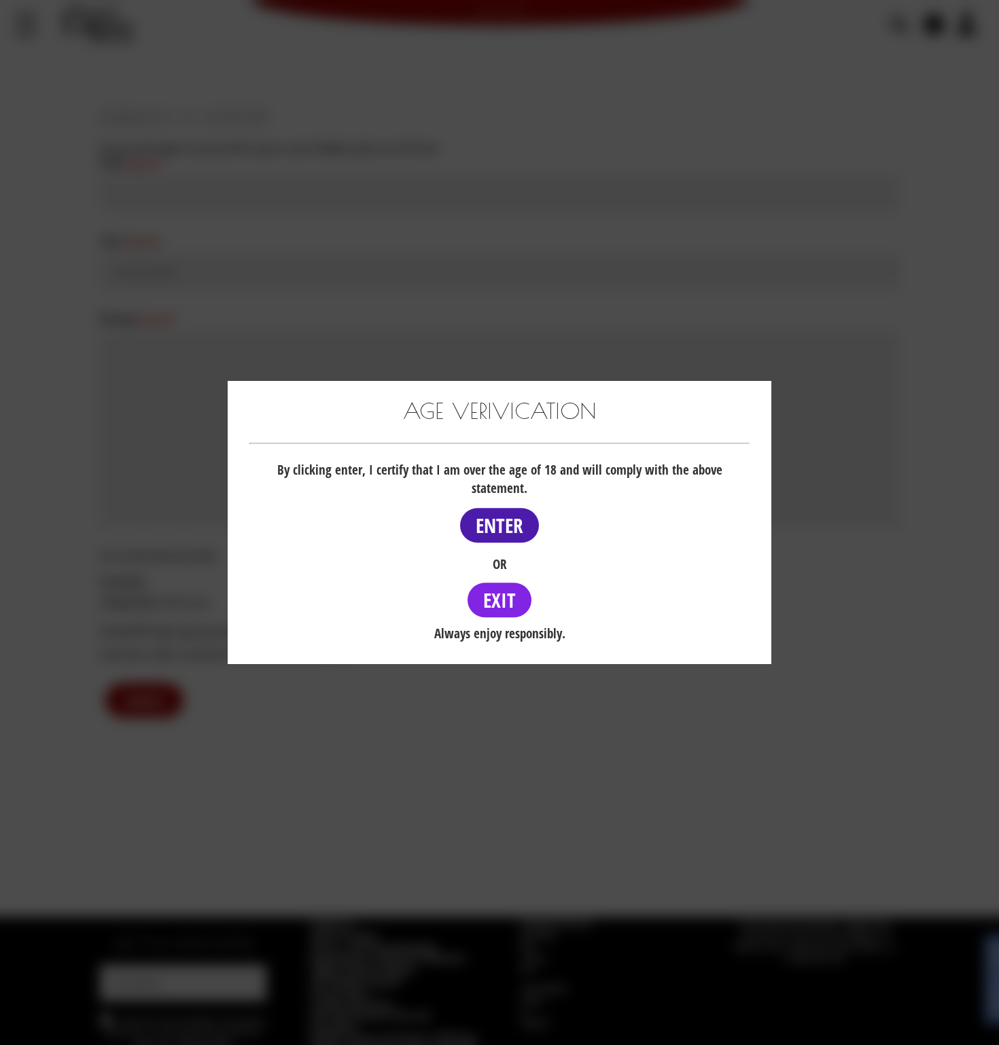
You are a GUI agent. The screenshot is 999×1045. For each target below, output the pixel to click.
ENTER (499, 525)
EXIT (499, 600)
